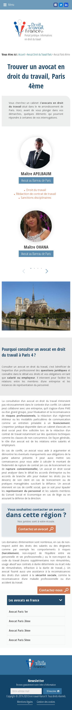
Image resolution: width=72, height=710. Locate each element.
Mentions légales (25, 702)
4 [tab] (41, 267)
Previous (24, 270)
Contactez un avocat (33, 529)
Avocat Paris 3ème (19, 630)
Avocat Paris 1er (18, 612)
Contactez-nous (51, 590)
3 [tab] (37, 267)
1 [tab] (31, 267)
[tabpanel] (36, 168)
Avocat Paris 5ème (19, 640)
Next (46, 270)
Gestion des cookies (46, 702)
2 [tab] (34, 267)
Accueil (22, 54)
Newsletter (36, 682)
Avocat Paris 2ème (19, 621)
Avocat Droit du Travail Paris (39, 54)
